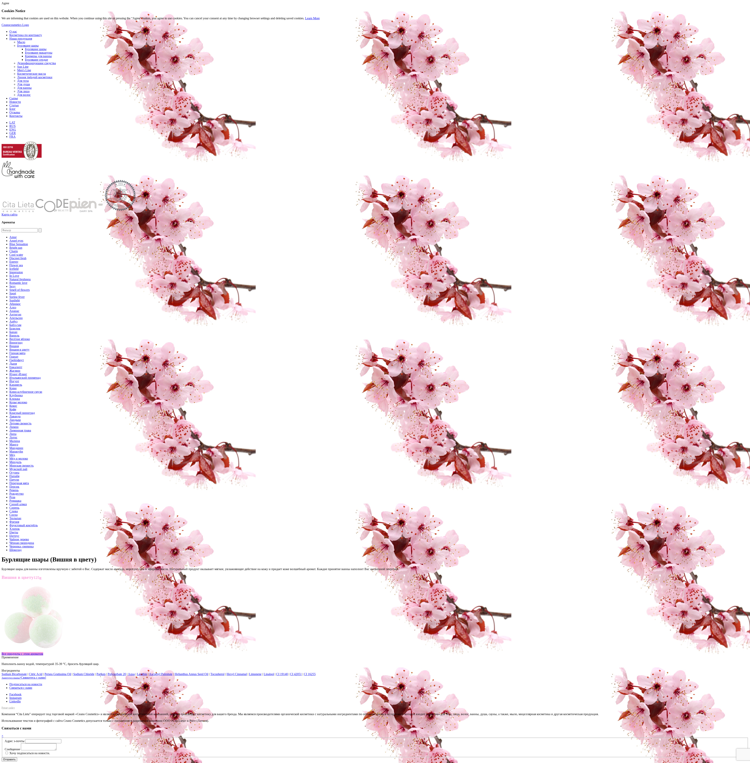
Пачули (14, 479)
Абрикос (15, 304)
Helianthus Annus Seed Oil (191, 674)
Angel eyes (16, 240)
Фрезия (14, 521)
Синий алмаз (18, 504)
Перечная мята (19, 483)
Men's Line (24, 70)
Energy (13, 261)
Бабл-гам (15, 325)
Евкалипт (15, 367)
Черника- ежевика (21, 546)
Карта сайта (9, 214)
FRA (12, 136)
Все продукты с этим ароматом (22, 653)
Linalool (269, 674)
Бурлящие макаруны (38, 52)
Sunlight (14, 300)
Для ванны (24, 87)
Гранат (13, 356)
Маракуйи (16, 451)
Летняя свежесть (20, 423)
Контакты (15, 116)
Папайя (14, 476)
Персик (14, 486)
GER (12, 133)
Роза (12, 497)
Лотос (13, 437)
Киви (13, 388)
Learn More (312, 18)
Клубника (16, 395)
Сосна (13, 514)
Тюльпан (15, 518)
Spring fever (17, 297)
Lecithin (142, 674)
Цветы (13, 532)
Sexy (12, 286)
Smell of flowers (19, 289)
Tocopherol (217, 674)
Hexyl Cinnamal (237, 674)
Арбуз (13, 321)
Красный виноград (22, 412)
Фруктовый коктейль (23, 525)
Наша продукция (20, 38)
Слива (13, 511)
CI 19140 (282, 674)
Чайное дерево (19, 539)
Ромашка (15, 500)
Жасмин (14, 370)
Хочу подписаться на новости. (29, 753)
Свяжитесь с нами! (24, 677)
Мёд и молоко (18, 458)
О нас (13, 31)
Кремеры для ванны (38, 56)
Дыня (13, 363)
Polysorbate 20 (117, 674)
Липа (12, 434)
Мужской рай (18, 469)
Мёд (12, 455)
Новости (15, 101)
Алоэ (12, 307)
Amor (13, 237)
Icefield (14, 268)
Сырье (13, 98)
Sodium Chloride (83, 674)
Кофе (12, 409)
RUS (12, 126)
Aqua (131, 674)
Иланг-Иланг (18, 374)
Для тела (23, 80)
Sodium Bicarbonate (14, 674)
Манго (13, 444)
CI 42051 (296, 674)
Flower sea (16, 265)
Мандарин (16, 448)
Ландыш (15, 420)
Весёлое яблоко (19, 339)
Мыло (21, 42)
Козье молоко (18, 402)
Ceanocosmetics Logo (15, 25)
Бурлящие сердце (36, 59)
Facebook (15, 694)
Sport (12, 293)
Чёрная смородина (21, 543)
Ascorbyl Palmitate (160, 674)
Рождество (16, 493)
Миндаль (15, 462)
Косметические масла (31, 73)
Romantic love (18, 282)
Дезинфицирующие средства (36, 63)
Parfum (100, 674)
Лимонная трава (20, 430)
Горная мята (17, 353)
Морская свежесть (21, 465)
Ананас (14, 311)
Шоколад (15, 550)
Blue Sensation (18, 244)
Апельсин (16, 318)
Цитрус (14, 535)
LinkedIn (15, 701)
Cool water (16, 254)
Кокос (13, 405)
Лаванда (15, 416)
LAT (12, 122)
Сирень (14, 507)
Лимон (14, 427)
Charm (13, 251)
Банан (13, 332)
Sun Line (23, 66)
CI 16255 (310, 674)
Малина (14, 441)
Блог (12, 109)
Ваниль (14, 335)
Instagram (15, 698)
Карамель (15, 384)
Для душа (23, 84)
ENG (12, 129)
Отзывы (14, 112)
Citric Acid (35, 674)
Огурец (14, 472)
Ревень (14, 490)
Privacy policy (8, 707)
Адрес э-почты (14, 741)
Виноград (15, 342)
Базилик (14, 328)
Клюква (14, 398)
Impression (16, 272)
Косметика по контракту (25, 35)
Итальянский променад (25, 377)
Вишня (14, 346)
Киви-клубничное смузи (25, 391)
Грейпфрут (16, 360)
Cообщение (12, 749)
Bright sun (15, 247)
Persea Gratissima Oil (58, 674)
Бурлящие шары (28, 45)
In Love (14, 275)
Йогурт (14, 381)
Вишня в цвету (19, 349)
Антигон (15, 314)
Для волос (24, 94)
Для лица (23, 91)
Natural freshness (20, 279)
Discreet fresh (17, 258)
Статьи (14, 105)
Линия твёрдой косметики (34, 77)
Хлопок (14, 528)
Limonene (255, 674)
